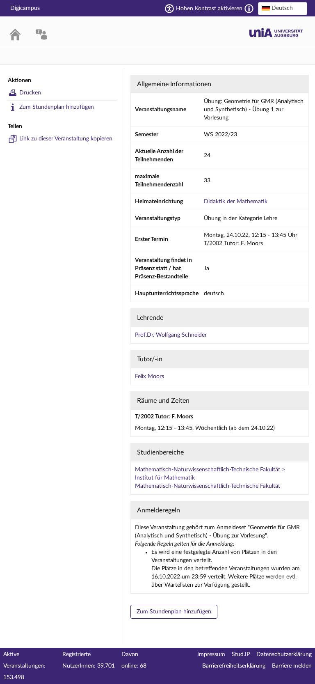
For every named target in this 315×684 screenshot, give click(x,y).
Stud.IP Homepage (276, 32)
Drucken (30, 93)
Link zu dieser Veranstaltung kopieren (65, 139)
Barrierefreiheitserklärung (233, 666)
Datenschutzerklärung (284, 654)
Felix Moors (149, 376)
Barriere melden (292, 666)
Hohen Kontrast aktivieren (209, 8)
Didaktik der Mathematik (235, 201)
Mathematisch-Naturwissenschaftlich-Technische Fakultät (207, 486)
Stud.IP (241, 654)
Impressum (211, 654)
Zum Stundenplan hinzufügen (56, 107)
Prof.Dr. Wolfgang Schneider (171, 335)
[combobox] (282, 8)
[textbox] (282, 8)
